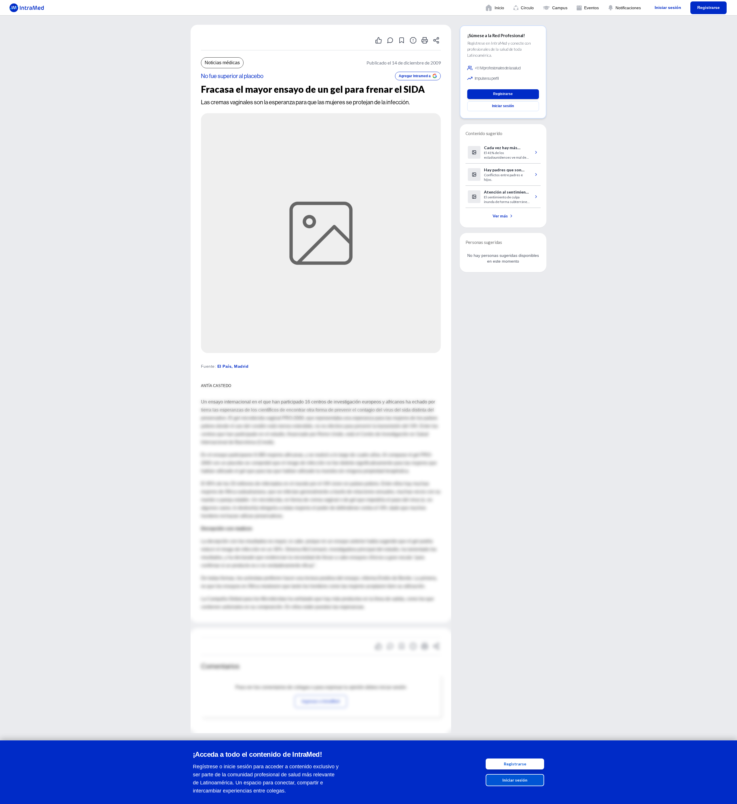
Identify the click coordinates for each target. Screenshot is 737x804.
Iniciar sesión (514, 780)
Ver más (500, 215)
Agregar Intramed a (415, 76)
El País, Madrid (232, 366)
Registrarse (515, 763)
